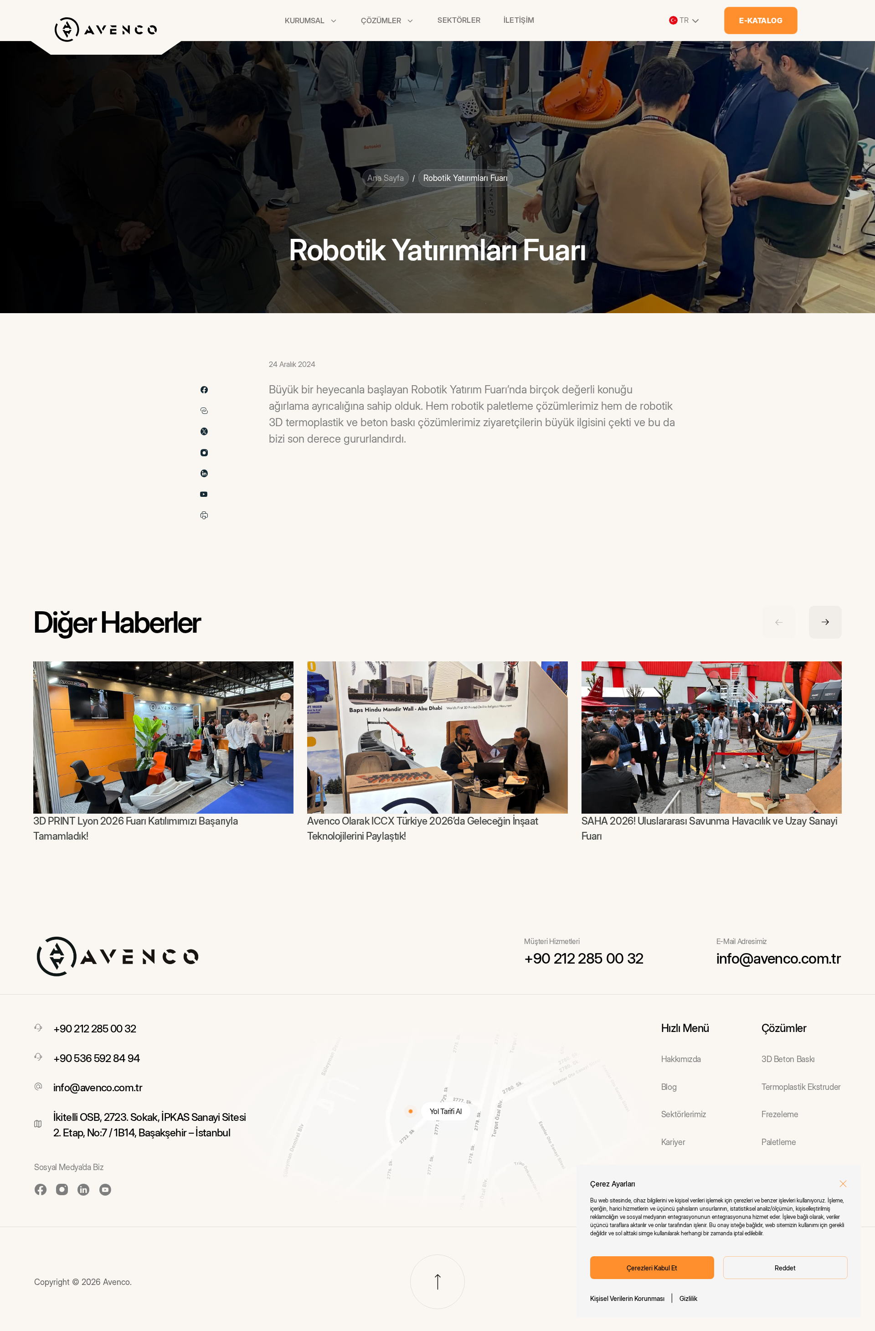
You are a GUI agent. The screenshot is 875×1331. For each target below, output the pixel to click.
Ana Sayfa (385, 178)
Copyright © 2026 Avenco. (83, 1282)
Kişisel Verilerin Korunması (627, 1298)
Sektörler (459, 20)
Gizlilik (688, 1298)
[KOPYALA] (204, 410)
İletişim (519, 20)
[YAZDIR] (204, 515)
